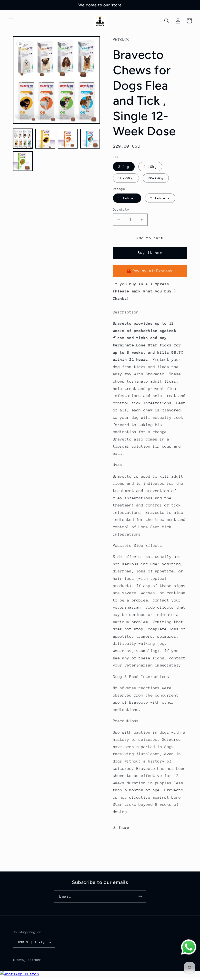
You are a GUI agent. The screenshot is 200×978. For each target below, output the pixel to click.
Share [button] (124, 827)
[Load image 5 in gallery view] (23, 161)
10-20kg (126, 178)
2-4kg (123, 167)
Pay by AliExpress (153, 271)
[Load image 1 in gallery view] (23, 139)
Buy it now (150, 252)
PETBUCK (34, 960)
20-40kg (155, 178)
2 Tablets (160, 198)
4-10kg (150, 167)
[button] (10, 20)
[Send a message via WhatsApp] (189, 947)
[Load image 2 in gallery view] (45, 139)
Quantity (121, 209)
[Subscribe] (140, 897)
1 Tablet (127, 198)
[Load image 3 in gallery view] (68, 139)
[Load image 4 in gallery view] (90, 139)
